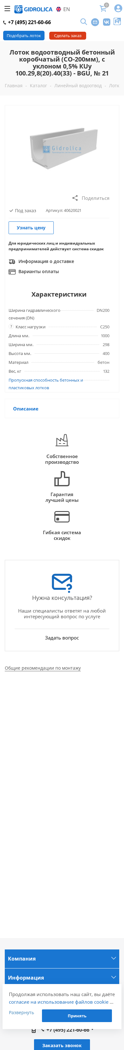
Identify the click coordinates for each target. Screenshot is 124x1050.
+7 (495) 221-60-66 (29, 22)
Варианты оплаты (38, 271)
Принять (77, 1016)
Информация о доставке (45, 261)
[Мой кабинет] (118, 8)
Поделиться (95, 198)
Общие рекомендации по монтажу (43, 668)
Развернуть (21, 1012)
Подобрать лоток (24, 35)
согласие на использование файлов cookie (58, 1002)
